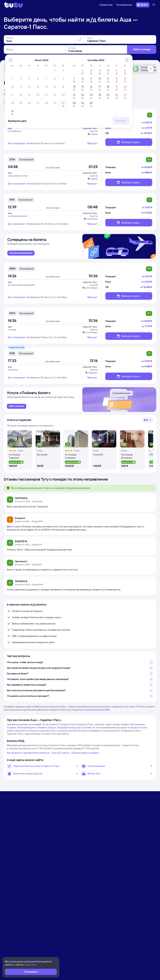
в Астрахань (92, 219)
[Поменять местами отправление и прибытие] (80, 39)
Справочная (105, 4)
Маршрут (92, 143)
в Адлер (94, 134)
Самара (125, 724)
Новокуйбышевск (26, 727)
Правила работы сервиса (85, 752)
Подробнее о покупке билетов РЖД (90, 709)
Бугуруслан (75, 727)
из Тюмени (13, 369)
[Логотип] (14, 4)
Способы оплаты (60, 752)
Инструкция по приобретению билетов (28, 752)
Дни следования (16, 143)
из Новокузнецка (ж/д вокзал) (21, 285)
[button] (147, 420)
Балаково (140, 724)
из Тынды (12, 329)
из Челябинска (14, 131)
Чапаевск (42, 727)
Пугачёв (86, 727)
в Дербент (93, 372)
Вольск (52, 727)
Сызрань (11, 727)
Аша (10, 128)
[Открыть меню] (154, 5)
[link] (21, 253)
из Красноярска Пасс (18, 175)
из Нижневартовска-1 (17, 216)
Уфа (132, 724)
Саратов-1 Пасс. (90, 128)
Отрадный (62, 727)
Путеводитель (124, 4)
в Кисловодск (91, 287)
